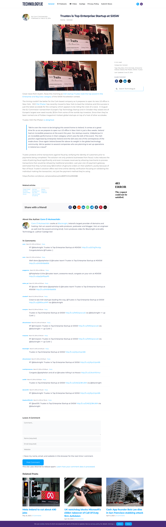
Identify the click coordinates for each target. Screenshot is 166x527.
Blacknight (63, 223)
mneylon (25, 309)
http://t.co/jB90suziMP (38, 302)
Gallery (44, 492)
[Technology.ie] (32, 3)
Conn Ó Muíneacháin (41, 16)
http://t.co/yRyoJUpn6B (75, 352)
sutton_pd (25, 283)
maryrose (25, 335)
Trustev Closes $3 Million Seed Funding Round (26, 192)
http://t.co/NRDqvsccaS (75, 313)
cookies (42, 524)
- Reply (43, 244)
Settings (111, 524)
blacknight (25, 348)
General (124, 65)
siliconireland (26, 322)
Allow (120, 524)
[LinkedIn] (83, 207)
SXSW (135, 70)
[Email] (105, 207)
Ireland (122, 70)
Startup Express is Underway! (44, 191)
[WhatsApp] (88, 207)
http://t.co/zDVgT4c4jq (91, 247)
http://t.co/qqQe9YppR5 (39, 276)
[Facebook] (70, 207)
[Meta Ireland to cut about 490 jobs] (41, 492)
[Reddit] (79, 207)
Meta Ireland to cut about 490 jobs (38, 492)
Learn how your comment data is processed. (76, 467)
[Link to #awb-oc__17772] (137, 4)
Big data (121, 68)
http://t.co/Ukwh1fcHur (90, 373)
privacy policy (95, 524)
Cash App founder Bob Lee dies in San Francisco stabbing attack (122, 492)
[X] (74, 207)
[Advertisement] (128, 122)
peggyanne (25, 270)
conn (23, 244)
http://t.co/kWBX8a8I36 (39, 263)
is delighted (49, 120)
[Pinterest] (101, 207)
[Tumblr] (96, 207)
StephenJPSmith (27, 400)
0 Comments (36, 515)
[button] (23, 498)
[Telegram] (92, 207)
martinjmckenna (27, 369)
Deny (128, 524)
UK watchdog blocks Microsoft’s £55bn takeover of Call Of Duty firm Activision (80, 492)
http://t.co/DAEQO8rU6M (76, 383)
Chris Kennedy (129, 68)
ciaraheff (25, 296)
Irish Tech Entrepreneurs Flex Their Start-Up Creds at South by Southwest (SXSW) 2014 (36, 192)
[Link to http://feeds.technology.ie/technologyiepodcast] (141, 4)
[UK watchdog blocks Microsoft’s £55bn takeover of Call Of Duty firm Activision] (83, 492)
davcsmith (25, 390)
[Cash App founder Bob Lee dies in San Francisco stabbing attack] (125, 492)
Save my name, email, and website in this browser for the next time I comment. (58, 456)
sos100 (24, 379)
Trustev (140, 70)
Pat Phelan (41, 104)
